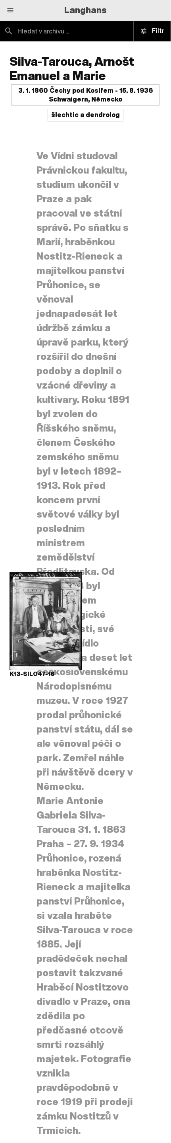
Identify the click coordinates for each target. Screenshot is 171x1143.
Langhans (85, 10)
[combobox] (85, 31)
